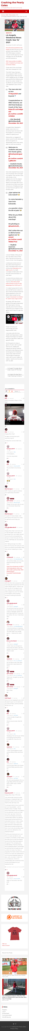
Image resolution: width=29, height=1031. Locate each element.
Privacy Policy (14, 1028)
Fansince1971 (11, 448)
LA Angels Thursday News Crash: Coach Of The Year (14, 369)
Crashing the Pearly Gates (18, 1026)
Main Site (9, 33)
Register (4, 1009)
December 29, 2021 (15, 123)
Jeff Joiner (19, 45)
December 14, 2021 (15, 251)
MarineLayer (9, 489)
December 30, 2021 (15, 168)
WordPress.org (6, 1017)
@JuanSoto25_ (13, 226)
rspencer (9, 659)
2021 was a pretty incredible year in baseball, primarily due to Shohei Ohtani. (14, 62)
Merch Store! (6, 945)
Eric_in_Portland (12, 641)
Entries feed (5, 1013)
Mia (6, 398)
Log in (4, 1011)
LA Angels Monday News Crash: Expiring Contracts (15, 375)
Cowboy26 (10, 557)
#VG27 (11, 237)
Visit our (4, 943)
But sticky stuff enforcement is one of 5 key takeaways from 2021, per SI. (14, 283)
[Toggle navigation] (3, 11)
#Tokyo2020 (13, 94)
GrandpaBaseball (10, 527)
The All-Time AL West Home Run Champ (13, 975)
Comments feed (7, 1015)
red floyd (9, 624)
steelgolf (8, 581)
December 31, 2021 (11, 45)
